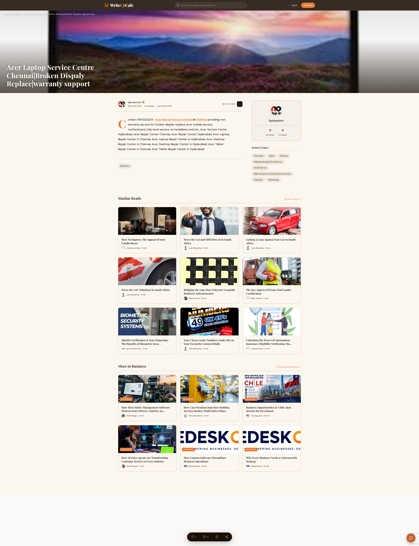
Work (271, 156)
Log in (294, 5)
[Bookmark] (217, 537)
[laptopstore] (122, 104)
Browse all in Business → (289, 367)
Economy (258, 156)
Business (17, 14)
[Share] (226, 537)
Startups (258, 179)
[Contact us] (410, 537)
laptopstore (134, 102)
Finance (284, 156)
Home (7, 14)
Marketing (274, 179)
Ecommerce (260, 167)
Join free (308, 5)
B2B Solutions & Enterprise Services (272, 173)
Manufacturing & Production (268, 161)
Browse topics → (293, 199)
